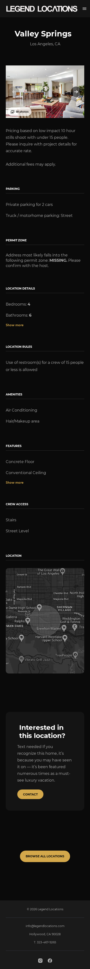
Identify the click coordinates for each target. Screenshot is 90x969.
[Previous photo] (14, 92)
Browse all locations (45, 856)
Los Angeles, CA (45, 44)
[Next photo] (76, 92)
